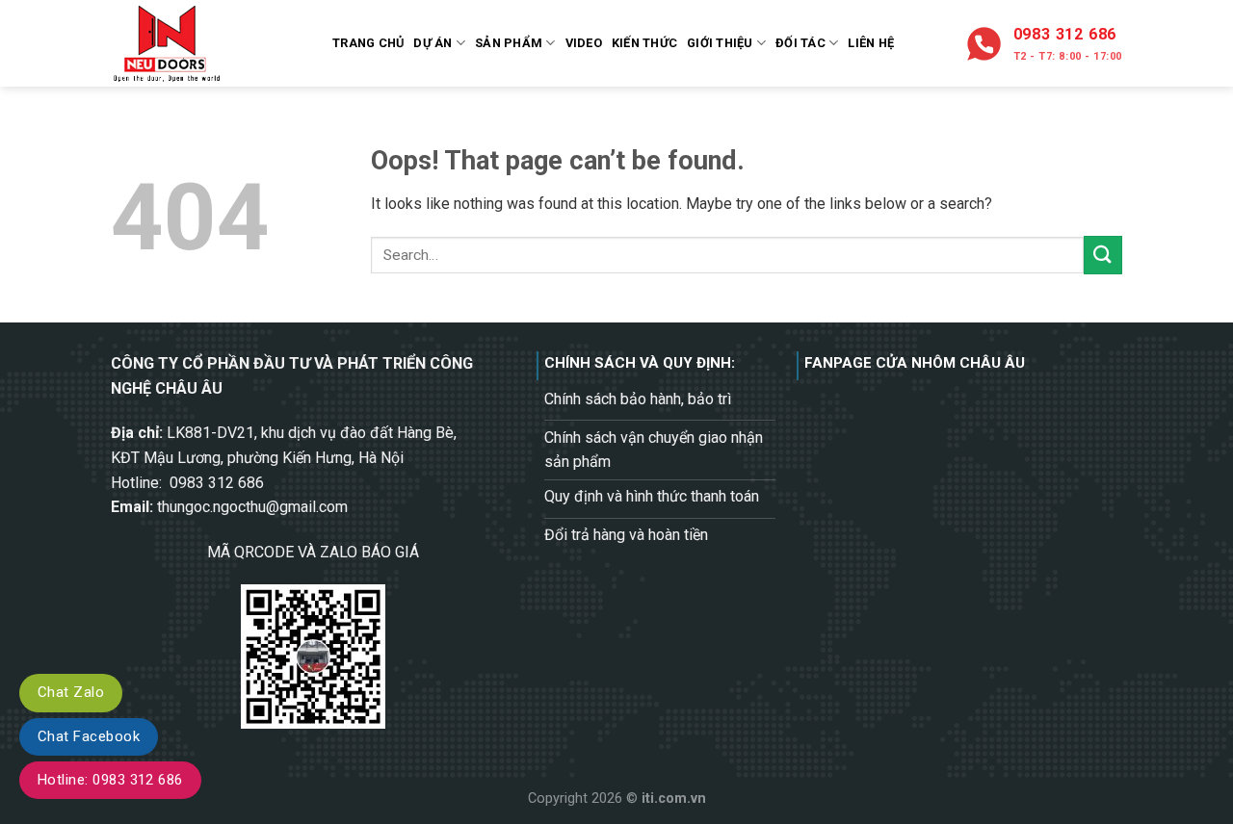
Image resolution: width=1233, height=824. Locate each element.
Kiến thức (644, 43)
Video (583, 43)
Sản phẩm (508, 43)
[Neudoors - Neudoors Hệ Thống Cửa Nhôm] (207, 43)
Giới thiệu (720, 43)
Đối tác (800, 43)
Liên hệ (871, 43)
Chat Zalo (71, 692)
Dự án (432, 43)
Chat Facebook (89, 736)
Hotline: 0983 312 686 (110, 779)
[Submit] (1103, 254)
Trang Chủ (368, 43)
